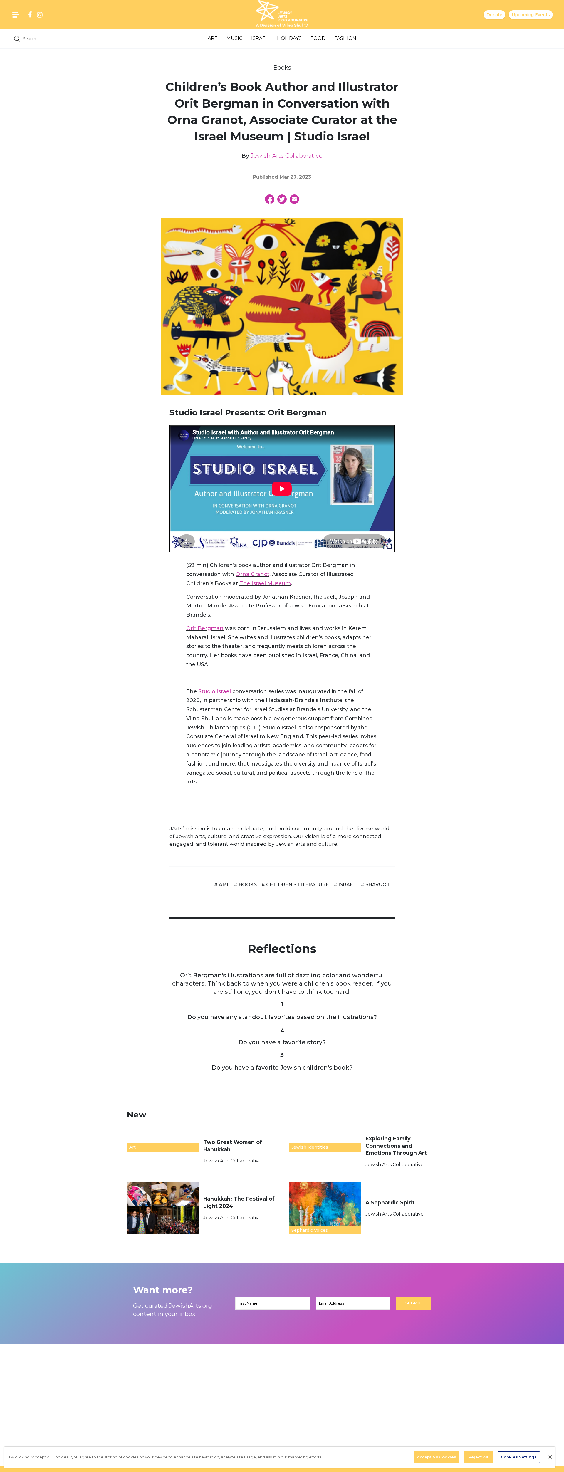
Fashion (345, 38)
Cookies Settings (519, 1457)
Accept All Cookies (436, 1457)
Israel (259, 38)
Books (282, 67)
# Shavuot (375, 884)
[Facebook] (269, 199)
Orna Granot (252, 574)
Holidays (289, 38)
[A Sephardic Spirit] (325, 1208)
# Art (221, 884)
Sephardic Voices (309, 1230)
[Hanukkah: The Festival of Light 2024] (163, 1208)
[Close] (550, 1457)
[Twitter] (282, 199)
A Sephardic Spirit (390, 1202)
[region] (279, 1457)
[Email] (294, 199)
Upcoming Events (531, 14)
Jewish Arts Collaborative (287, 155)
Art (213, 38)
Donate (494, 14)
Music (234, 38)
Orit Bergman (205, 628)
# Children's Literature (295, 884)
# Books (245, 884)
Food (317, 38)
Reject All (478, 1457)
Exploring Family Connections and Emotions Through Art (396, 1145)
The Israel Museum (265, 583)
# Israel (345, 884)
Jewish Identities (309, 1147)
